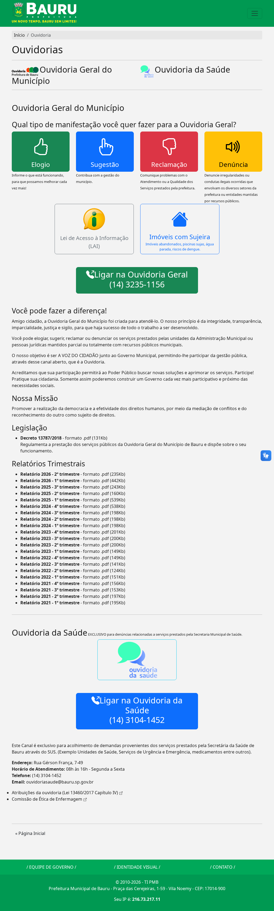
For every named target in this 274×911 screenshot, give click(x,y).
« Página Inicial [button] (30, 833)
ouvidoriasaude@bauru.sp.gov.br (60, 782)
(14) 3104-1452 (46, 775)
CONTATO (223, 867)
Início (19, 35)
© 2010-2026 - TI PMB (137, 882)
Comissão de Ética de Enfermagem (47, 799)
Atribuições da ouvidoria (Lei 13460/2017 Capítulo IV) (65, 793)
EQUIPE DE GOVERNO (51, 867)
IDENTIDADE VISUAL (137, 867)
